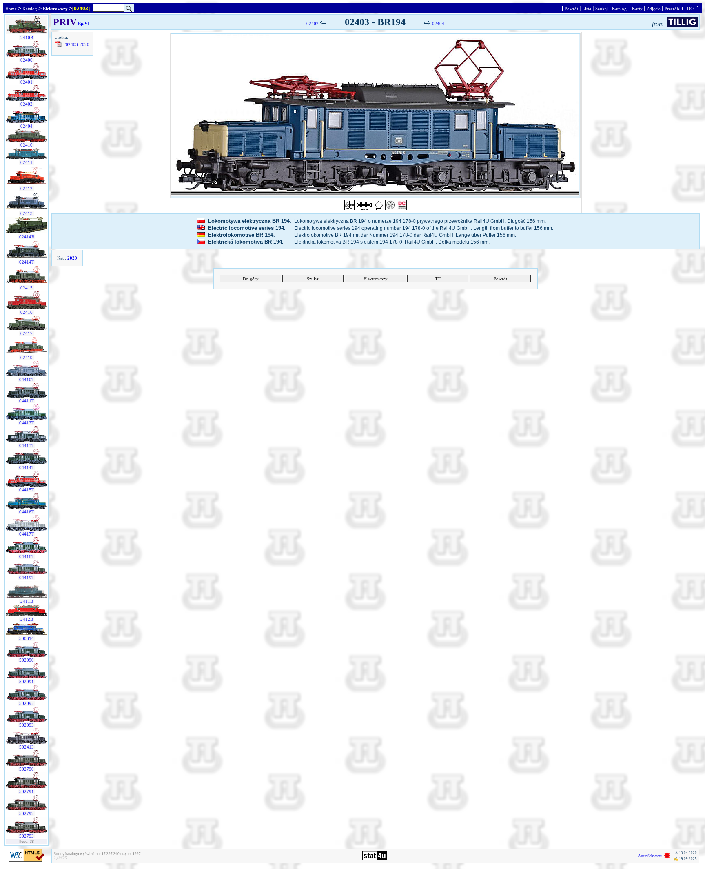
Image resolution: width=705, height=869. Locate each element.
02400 (26, 60)
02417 (26, 333)
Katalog (29, 8)
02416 (26, 312)
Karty (637, 8)
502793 (26, 835)
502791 (26, 791)
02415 (26, 287)
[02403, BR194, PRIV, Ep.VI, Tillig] (375, 115)
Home (11, 8)
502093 (26, 724)
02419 (26, 357)
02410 (26, 144)
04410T (26, 379)
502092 (26, 703)
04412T (26, 422)
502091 (26, 681)
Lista (586, 8)
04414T (26, 467)
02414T (26, 262)
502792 (26, 813)
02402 (26, 104)
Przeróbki (673, 8)
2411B (26, 601)
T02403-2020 (76, 44)
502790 (26, 769)
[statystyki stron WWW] (374, 858)
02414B (26, 236)
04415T (26, 489)
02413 (26, 213)
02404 (26, 126)
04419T (26, 577)
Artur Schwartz (650, 856)
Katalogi (620, 8)
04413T (26, 445)
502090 (26, 660)
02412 (26, 188)
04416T (26, 511)
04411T (26, 400)
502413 (26, 747)
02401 (26, 82)
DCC (691, 8)
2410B (26, 37)
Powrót (571, 8)
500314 (26, 638)
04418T (26, 556)
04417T (26, 533)
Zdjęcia (653, 8)
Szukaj (601, 8)
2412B (26, 619)
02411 (26, 162)
